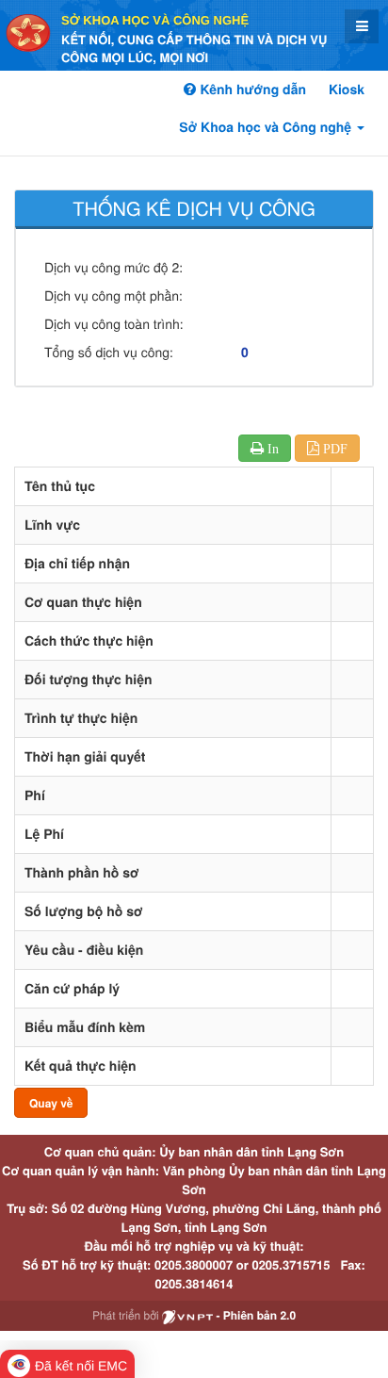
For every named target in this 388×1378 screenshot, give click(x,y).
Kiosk (346, 89)
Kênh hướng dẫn (250, 89)
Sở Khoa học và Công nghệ (155, 20)
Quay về (51, 1102)
